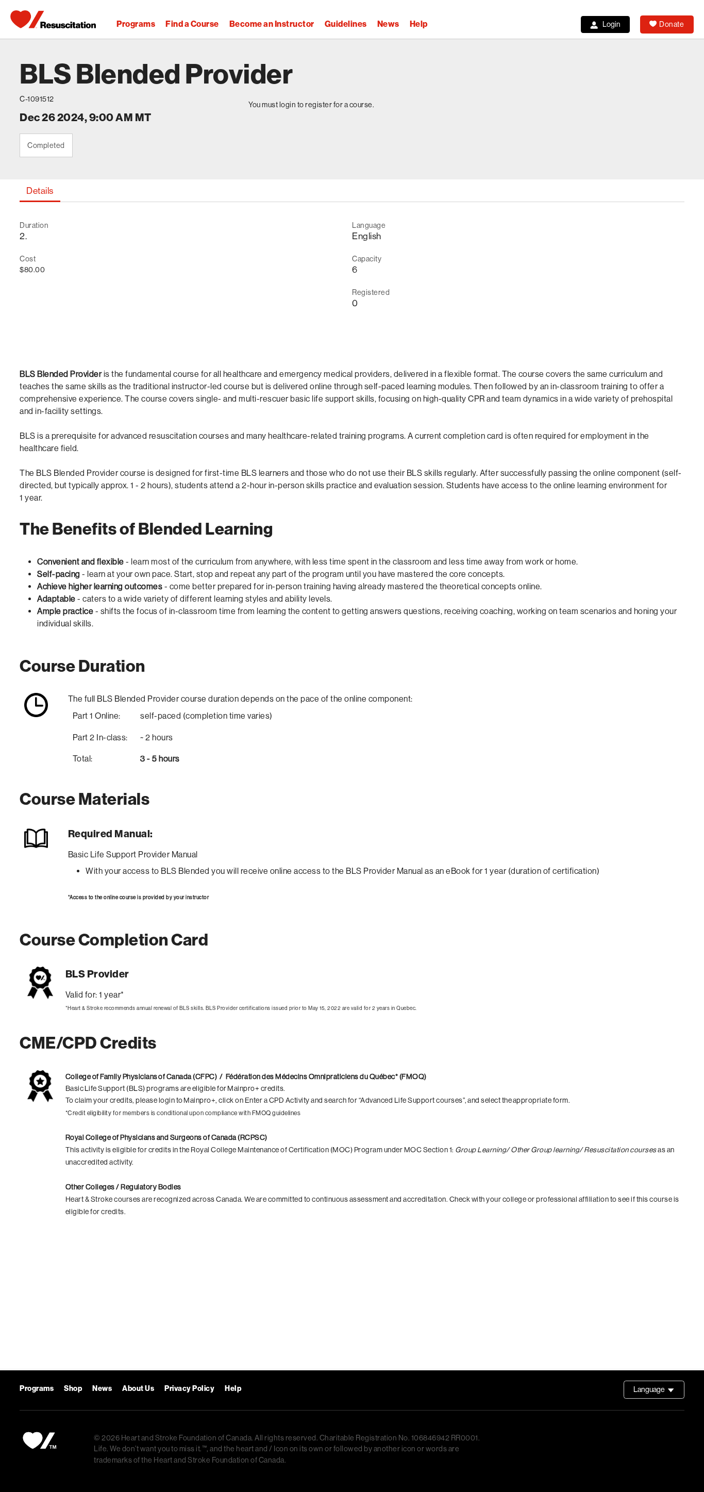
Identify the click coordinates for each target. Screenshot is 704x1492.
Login (611, 24)
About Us (138, 1388)
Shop (73, 1388)
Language (658, 1392)
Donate (671, 24)
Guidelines (346, 24)
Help (419, 24)
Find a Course (192, 24)
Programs (135, 24)
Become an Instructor (271, 24)
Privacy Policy (189, 1388)
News (388, 24)
